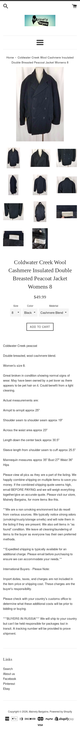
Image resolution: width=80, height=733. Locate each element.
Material (53, 305)
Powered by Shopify (61, 711)
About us (9, 673)
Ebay (6, 688)
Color (30, 305)
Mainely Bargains (38, 711)
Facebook (9, 678)
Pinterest (9, 683)
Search (8, 668)
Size (15, 305)
